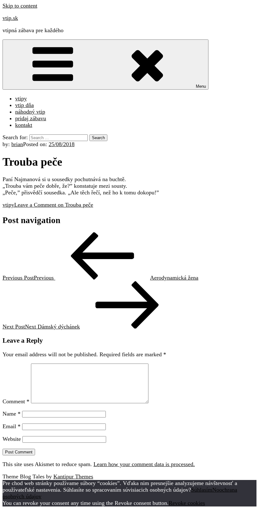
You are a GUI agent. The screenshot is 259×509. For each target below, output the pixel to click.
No (215, 490)
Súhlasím (201, 490)
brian (17, 144)
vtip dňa (24, 105)
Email (12, 426)
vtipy (21, 98)
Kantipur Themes (73, 476)
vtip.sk (10, 18)
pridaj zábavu (30, 118)
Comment (16, 401)
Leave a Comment (53, 205)
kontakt (23, 125)
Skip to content (20, 6)
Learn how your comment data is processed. (144, 464)
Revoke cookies (187, 503)
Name (12, 414)
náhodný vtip (30, 112)
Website (12, 439)
